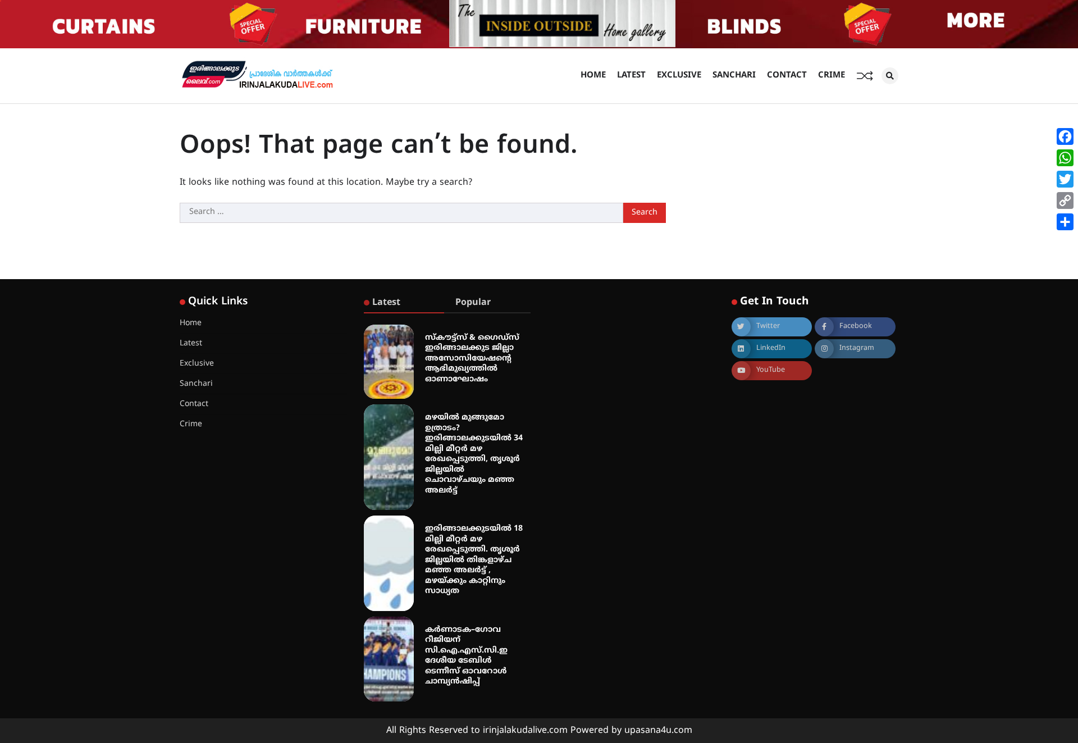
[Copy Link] (1065, 200)
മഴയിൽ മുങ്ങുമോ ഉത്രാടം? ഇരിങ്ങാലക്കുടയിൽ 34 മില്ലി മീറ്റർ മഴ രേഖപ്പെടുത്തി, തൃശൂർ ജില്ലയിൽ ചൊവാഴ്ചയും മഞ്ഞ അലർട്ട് (474, 454)
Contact (787, 75)
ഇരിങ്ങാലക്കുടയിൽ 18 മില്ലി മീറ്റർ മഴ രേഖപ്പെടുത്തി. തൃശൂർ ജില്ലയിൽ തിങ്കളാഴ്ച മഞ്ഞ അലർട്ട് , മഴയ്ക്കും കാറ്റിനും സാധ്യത (474, 560)
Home (593, 75)
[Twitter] (1065, 179)
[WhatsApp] (1065, 157)
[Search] (889, 75)
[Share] (1065, 222)
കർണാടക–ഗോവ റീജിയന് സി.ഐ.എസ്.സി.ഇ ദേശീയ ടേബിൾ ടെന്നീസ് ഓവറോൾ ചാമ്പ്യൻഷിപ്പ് (466, 656)
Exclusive (679, 75)
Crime (831, 75)
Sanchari (734, 75)
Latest (631, 75)
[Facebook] (1065, 136)
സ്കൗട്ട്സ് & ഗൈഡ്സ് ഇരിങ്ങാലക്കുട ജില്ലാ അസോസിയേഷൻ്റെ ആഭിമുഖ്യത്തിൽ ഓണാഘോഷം (472, 358)
